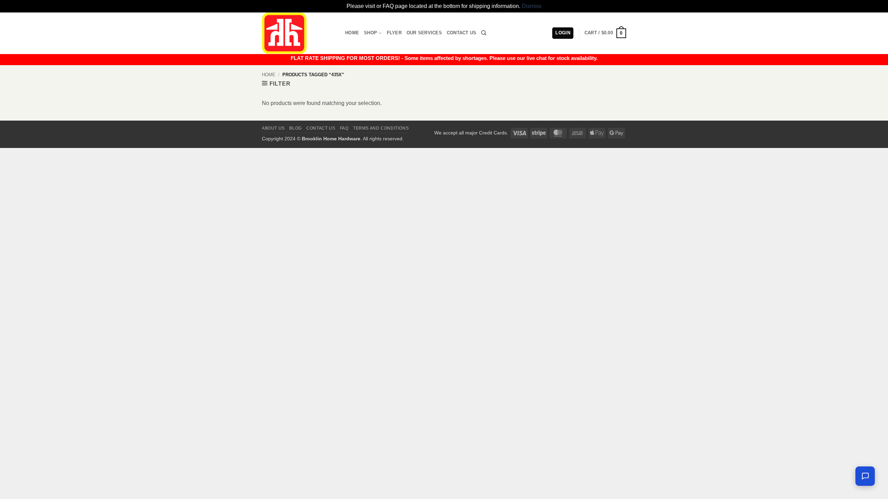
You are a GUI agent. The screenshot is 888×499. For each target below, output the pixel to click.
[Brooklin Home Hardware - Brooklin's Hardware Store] (298, 33)
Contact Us (462, 32)
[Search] (483, 33)
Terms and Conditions (381, 128)
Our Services (424, 32)
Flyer (394, 32)
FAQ (344, 128)
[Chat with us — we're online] (865, 476)
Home (352, 32)
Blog (295, 128)
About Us (273, 128)
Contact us (320, 128)
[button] (605, 33)
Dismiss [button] (531, 6)
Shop (370, 32)
